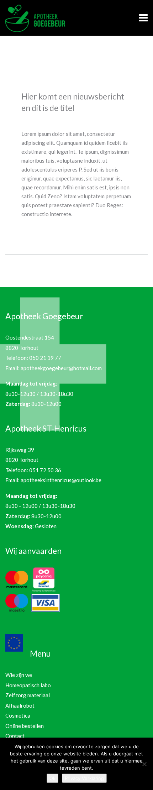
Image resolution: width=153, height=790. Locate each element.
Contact (15, 736)
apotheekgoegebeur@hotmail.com (61, 368)
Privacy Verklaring (84, 778)
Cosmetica (17, 715)
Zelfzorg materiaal (27, 695)
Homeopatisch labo (28, 685)
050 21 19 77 (45, 358)
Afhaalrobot (20, 705)
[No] (144, 764)
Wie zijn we (18, 675)
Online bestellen (24, 726)
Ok (52, 778)
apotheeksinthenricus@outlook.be (61, 480)
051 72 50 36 (45, 470)
